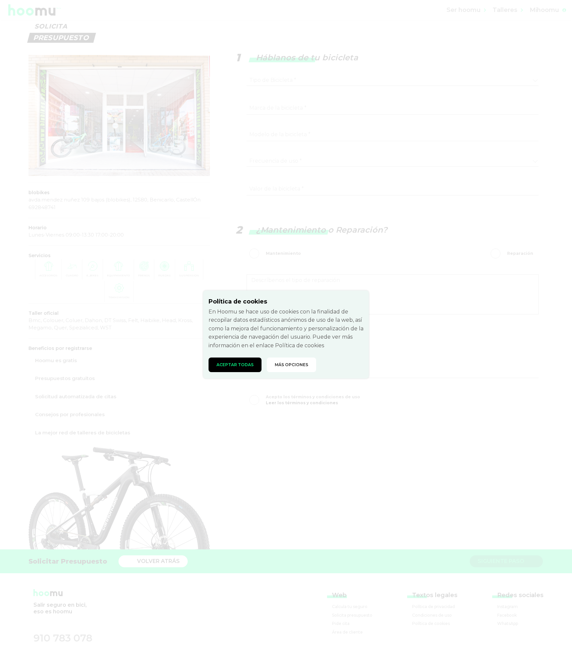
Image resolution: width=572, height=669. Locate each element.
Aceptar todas (235, 364)
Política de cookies (299, 345)
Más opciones (291, 364)
